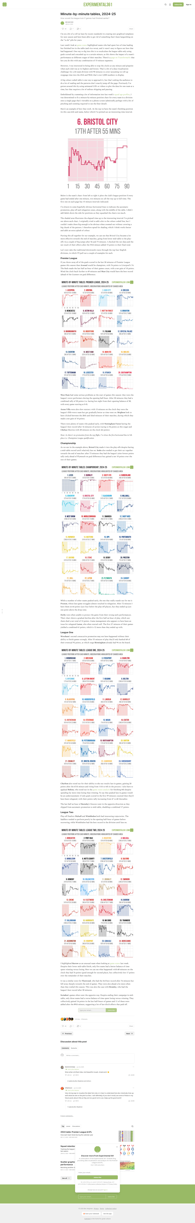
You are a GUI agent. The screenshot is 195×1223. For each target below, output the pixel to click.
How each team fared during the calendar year (77, 1135)
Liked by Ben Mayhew (73, 1069)
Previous (68, 1034)
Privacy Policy (113, 1184)
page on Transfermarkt (121, 57)
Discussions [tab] (76, 1126)
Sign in (188, 4)
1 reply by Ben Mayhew (74, 1107)
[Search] (166, 4)
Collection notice (110, 1209)
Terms (102, 1209)
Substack (87, 1219)
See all (64, 1178)
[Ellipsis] (133, 1066)
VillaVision (68, 1088)
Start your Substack (92, 1214)
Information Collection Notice (97, 1184)
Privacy (96, 1209)
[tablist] (69, 1048)
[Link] (57, 258)
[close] (117, 1147)
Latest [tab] (68, 1126)
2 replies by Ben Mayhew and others (79, 1081)
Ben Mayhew (69, 22)
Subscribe (178, 4)
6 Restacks (84, 1019)
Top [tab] (63, 1126)
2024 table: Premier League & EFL (76, 1132)
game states (82, 45)
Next (128, 1034)
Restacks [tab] (74, 1048)
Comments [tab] (65, 1048)
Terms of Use (107, 1182)
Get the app (107, 1214)
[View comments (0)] (80, 1140)
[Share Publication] (170, 4)
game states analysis (101, 789)
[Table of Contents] (2, 611)
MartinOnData (70, 1067)
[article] (97, 1136)
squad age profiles (122, 94)
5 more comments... (67, 1116)
